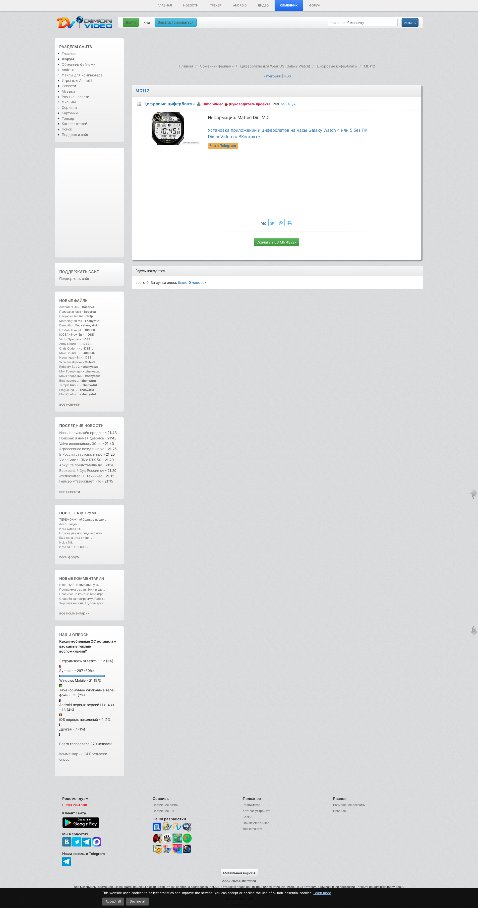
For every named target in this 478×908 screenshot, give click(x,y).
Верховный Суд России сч (81, 470)
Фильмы (69, 102)
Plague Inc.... (68, 390)
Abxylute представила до (80, 465)
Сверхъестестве (71, 316)
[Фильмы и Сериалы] (187, 853)
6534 (285, 104)
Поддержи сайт (75, 134)
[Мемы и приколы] (167, 827)
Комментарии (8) (73, 754)
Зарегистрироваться (175, 22)
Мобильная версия (239, 873)
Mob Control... (69, 394)
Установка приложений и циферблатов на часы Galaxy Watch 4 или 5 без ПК (287, 130)
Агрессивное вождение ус (81, 449)
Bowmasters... (69, 380)
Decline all (137, 901)
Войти (131, 22)
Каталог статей (74, 123)
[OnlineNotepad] (157, 827)
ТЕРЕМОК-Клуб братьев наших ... (83, 519)
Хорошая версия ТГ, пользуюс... (82, 603)
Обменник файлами (78, 64)
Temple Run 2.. (69, 385)
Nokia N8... (66, 542)
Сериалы (69, 107)
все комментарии (74, 613)
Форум (314, 5)
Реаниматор (251, 805)
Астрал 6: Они (69, 307)
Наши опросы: (74, 634)
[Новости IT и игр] (167, 853)
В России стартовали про (80, 454)
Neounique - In (69, 357)
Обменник (289, 5)
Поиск (67, 129)
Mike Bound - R (69, 353)
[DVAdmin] (157, 849)
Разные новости (75, 97)
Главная (165, 5)
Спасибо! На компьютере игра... (82, 594)
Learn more (322, 893)
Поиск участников (256, 823)
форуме (88, 513)
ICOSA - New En (70, 334)
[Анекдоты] (177, 842)
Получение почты (165, 805)
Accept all (113, 901)
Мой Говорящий (71, 376)
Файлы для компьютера (82, 75)
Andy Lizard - (68, 344)
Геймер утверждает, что (80, 481)
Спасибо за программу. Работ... (82, 599)
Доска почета (253, 829)
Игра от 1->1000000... (74, 547)
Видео (263, 5)
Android (240, 5)
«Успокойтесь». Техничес (80, 476)
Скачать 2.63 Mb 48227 (276, 242)
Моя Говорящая (71, 371)
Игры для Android (77, 80)
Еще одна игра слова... (75, 538)
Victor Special (69, 339)
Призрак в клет (70, 311)
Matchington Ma (70, 321)
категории (272, 76)
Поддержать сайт (79, 271)
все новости (69, 491)
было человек (192, 282)
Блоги (247, 817)
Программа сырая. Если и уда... (82, 589)
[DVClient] (177, 827)
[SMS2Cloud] (187, 827)
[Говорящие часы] (157, 838)
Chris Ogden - (69, 348)
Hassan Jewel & (70, 330)
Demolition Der (69, 325)
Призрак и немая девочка (81, 438)
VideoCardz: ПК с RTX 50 (80, 460)
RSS (287, 76)
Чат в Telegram (223, 145)
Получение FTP (164, 811)
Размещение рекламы (349, 805)
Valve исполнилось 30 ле (80, 443)
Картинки (70, 113)
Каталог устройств (256, 811)
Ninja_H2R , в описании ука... (79, 585)
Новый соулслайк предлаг (81, 432)
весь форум (69, 557)
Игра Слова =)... (70, 529)
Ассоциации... (69, 524)
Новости (190, 5)
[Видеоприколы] (167, 842)
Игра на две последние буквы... (82, 533)
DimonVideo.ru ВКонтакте (234, 136)
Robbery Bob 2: (69, 366)
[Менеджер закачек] (187, 838)
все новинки (69, 404)
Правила (339, 811)
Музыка (68, 91)
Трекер (215, 5)
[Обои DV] (177, 853)
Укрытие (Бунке (70, 362)
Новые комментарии (81, 578)
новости (94, 425)
